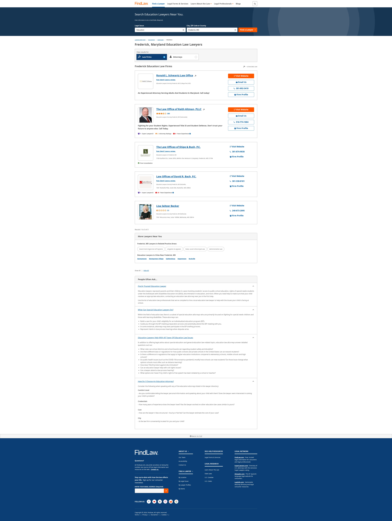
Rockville (192, 259)
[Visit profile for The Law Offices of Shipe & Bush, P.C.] (145, 152)
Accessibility (183, 461)
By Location (182, 477)
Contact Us (182, 465)
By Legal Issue (183, 481)
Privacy (145, 515)
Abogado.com (239, 474)
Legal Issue (139, 25)
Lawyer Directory (140, 40)
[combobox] (160, 30)
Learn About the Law (212, 470)
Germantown (142, 259)
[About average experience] (190, 134)
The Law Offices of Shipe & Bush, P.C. (178, 147)
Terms (137, 515)
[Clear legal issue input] (183, 30)
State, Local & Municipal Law (195, 249)
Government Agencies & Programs (151, 249)
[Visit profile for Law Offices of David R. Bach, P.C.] (145, 182)
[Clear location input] (235, 30)
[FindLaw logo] (142, 3)
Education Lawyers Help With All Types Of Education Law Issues (165, 337)
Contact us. (155, 469)
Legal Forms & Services (212, 457)
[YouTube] (154, 502)
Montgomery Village (156, 259)
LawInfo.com (239, 482)
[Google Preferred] (176, 502)
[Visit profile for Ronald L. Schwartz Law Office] (145, 81)
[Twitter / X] (160, 502)
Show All (138, 271)
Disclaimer (154, 515)
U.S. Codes (208, 481)
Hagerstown (182, 259)
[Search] (255, 3)
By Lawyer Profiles (185, 485)
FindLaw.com (239, 457)
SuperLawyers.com (241, 466)
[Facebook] (149, 502)
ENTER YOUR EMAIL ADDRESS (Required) (149, 487)
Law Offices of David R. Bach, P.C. (176, 176)
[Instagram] (165, 502)
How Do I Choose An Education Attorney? (156, 381)
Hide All (146, 271)
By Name (182, 489)
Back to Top (197, 436)
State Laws (208, 474)
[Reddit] (171, 502)
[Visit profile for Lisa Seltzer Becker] (145, 211)
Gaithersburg (170, 259)
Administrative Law (215, 249)
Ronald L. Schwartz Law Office (174, 75)
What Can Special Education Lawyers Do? (155, 310)
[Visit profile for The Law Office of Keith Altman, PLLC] (145, 115)
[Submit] (166, 490)
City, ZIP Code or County (196, 25)
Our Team (182, 457)
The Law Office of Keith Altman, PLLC (178, 109)
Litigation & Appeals (174, 249)
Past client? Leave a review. (165, 80)
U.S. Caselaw (209, 477)
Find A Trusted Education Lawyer (152, 286)
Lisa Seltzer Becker (167, 206)
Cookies (164, 515)
